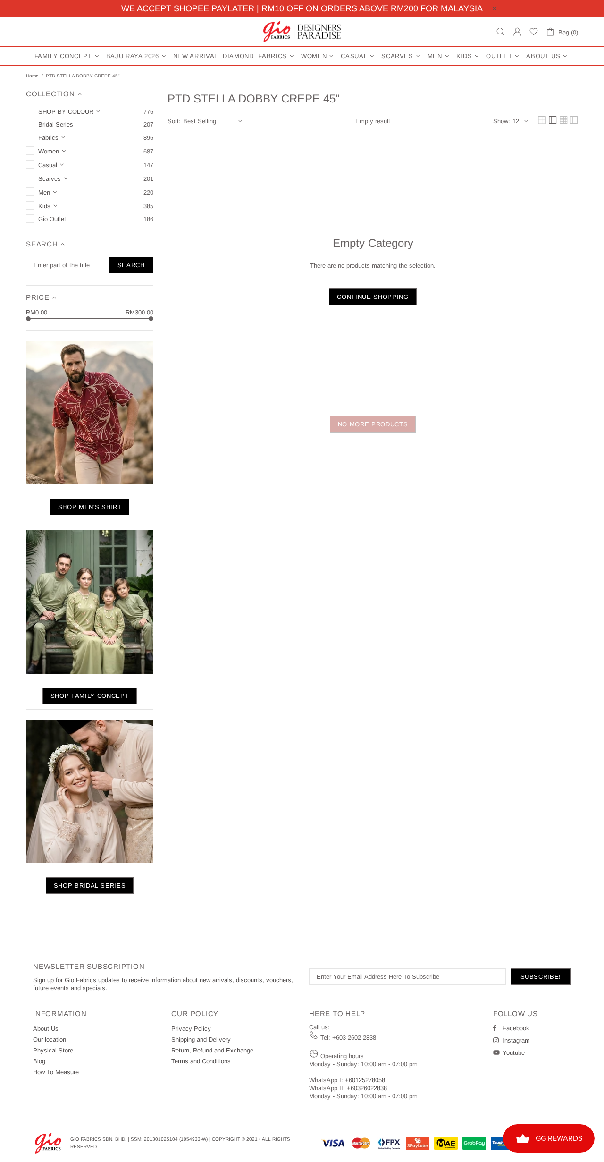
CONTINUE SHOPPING (372, 296)
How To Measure (56, 1072)
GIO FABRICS (302, 31)
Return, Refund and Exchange (212, 1050)
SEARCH (131, 265)
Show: (501, 121)
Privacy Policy (191, 1028)
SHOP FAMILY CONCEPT (89, 695)
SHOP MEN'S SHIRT (89, 506)
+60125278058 (365, 1080)
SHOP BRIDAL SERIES (90, 885)
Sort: (174, 121)
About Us (46, 1028)
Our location (49, 1039)
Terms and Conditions (201, 1061)
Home (32, 75)
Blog (39, 1061)
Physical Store (53, 1050)
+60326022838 (367, 1088)
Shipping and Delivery (201, 1039)
